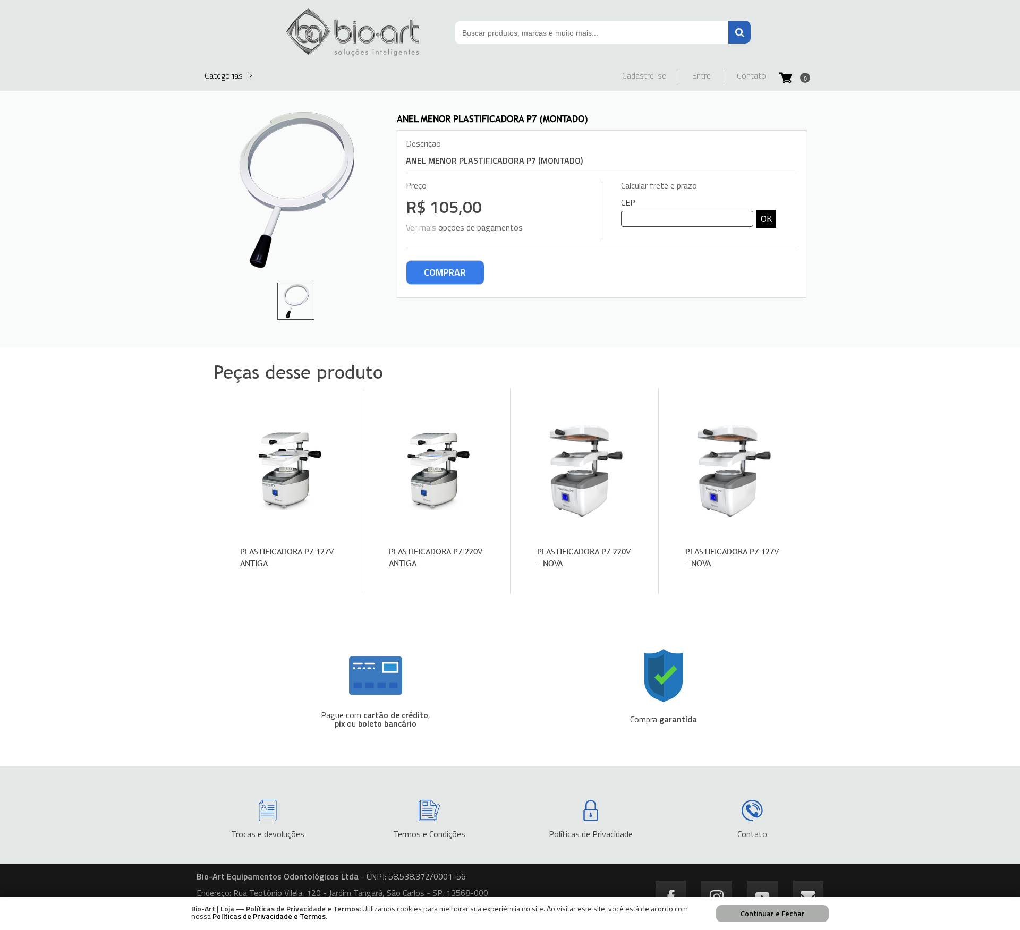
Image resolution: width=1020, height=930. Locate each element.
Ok (766, 218)
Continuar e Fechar (773, 913)
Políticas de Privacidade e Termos (269, 916)
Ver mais (421, 227)
